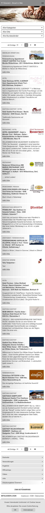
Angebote (5, 466)
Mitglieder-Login (8, 496)
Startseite (5, 457)
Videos (4, 474)
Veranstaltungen (8, 461)
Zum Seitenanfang (22, 489)
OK (15, 510)
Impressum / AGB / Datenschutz (32, 496)
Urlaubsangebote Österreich (12, 482)
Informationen (28, 510)
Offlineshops (6, 470)
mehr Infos (6, 72)
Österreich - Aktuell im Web (13, 3)
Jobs (4, 478)
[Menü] (39, 3)
